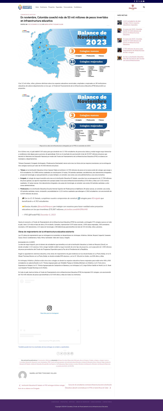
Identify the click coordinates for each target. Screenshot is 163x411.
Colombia (22, 362)
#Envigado (95, 198)
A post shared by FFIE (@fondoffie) (49, 341)
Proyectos (51, 7)
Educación (28, 362)
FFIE (49, 362)
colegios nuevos (104, 360)
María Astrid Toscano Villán (53, 24)
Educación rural (36, 362)
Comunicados (25, 14)
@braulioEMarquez (45, 206)
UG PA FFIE (71, 366)
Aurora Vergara (84, 360)
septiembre (65, 347)
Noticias (32, 14)
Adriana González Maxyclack (65, 360)
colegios (96, 360)
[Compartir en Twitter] (61, 353)
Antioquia (76, 360)
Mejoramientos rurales (71, 364)
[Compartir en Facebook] (58, 353)
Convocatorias (68, 7)
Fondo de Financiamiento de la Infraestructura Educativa (66, 362)
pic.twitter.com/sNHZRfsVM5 (75, 209)
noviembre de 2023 (61, 366)
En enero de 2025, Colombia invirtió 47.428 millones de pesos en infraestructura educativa (132, 32)
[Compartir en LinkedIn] (71, 353)
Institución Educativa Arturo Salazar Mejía (93, 362)
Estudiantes (44, 362)
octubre (57, 347)
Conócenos (43, 7)
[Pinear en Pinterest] (68, 353)
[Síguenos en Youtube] (143, 1)
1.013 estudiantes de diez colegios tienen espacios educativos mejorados (132, 23)
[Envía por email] (65, 353)
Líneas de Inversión (82, 402)
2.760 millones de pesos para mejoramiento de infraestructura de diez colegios (133, 50)
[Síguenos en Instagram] (137, 1)
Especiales (59, 7)
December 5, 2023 (47, 214)
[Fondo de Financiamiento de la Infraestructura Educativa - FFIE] (25, 7)
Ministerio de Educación (84, 364)
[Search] (144, 7)
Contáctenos (78, 7)
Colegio (91, 360)
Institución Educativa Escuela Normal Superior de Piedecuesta (48, 364)
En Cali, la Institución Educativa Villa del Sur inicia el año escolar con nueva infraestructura (133, 58)
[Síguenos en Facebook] (134, 1)
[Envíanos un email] (141, 1)
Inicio (37, 7)
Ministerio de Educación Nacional (101, 364)
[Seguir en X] (139, 1)
